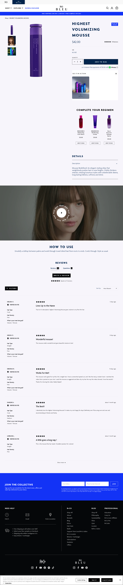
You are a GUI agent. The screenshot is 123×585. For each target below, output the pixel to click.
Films (93, 521)
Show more (60, 462)
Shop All (69, 512)
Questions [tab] (67, 268)
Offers (69, 545)
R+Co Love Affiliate (111, 518)
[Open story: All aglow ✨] (80, 88)
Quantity (75, 57)
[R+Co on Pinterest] (45, 567)
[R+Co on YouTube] (40, 567)
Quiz (93, 523)
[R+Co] (6, 2)
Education (108, 512)
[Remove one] (73, 62)
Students (70, 542)
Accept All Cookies (106, 580)
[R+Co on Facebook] (36, 567)
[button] (8, 8)
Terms (95, 491)
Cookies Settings (81, 580)
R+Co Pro (107, 521)
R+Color (107, 523)
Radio (69, 529)
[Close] (120, 580)
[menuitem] (77, 512)
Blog (68, 521)
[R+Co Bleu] (18, 2)
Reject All (94, 580)
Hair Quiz (70, 526)
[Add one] (81, 62)
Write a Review (61, 275)
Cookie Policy (8, 583)
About (69, 515)
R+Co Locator (71, 534)
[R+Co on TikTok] (53, 567)
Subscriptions (71, 539)
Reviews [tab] (55, 268)
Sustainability (96, 518)
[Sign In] (112, 8)
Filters (13, 288)
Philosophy (95, 515)
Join (114, 484)
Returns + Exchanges (73, 537)
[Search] (107, 8)
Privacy (99, 491)
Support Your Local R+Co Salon (77, 531)
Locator (94, 526)
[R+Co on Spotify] (49, 567)
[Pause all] (116, 73)
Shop (6, 18)
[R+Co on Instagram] (32, 567)
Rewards (69, 518)
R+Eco (69, 523)
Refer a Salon (96, 529)
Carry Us (107, 515)
